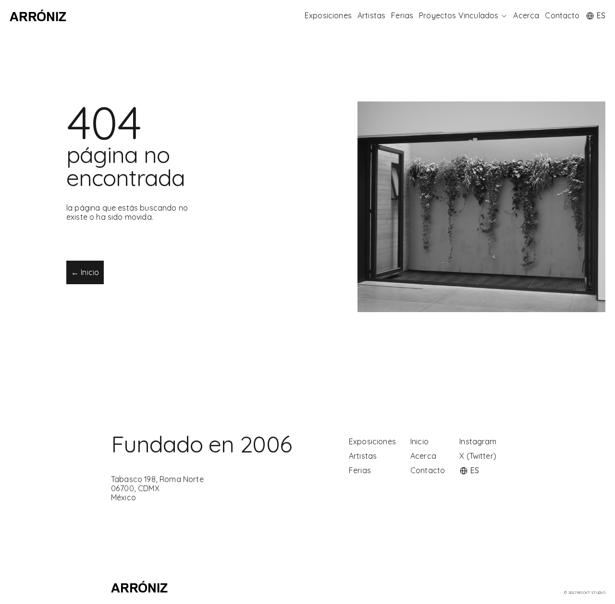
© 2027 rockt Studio (584, 592)
